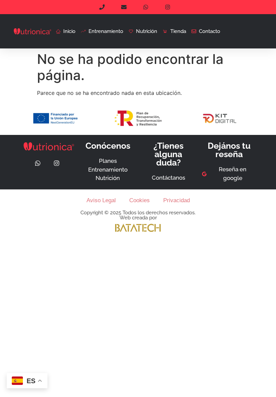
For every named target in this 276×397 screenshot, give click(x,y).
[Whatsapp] (38, 163)
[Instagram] (56, 163)
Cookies (139, 200)
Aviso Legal (101, 200)
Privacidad (176, 200)
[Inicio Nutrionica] (32, 31)
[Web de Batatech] (138, 228)
